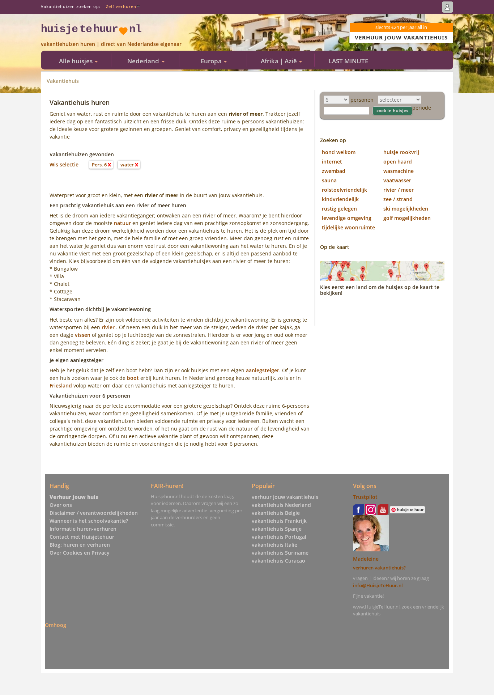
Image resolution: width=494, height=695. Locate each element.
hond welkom (338, 152)
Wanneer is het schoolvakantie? (89, 520)
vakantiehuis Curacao (278, 560)
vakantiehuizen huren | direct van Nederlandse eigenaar (111, 44)
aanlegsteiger (262, 370)
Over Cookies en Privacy (80, 552)
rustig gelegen (339, 208)
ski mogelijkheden (405, 208)
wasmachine (398, 171)
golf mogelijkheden (407, 218)
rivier (108, 327)
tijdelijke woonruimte (348, 227)
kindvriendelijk (340, 199)
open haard (397, 161)
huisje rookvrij (401, 152)
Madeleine (366, 558)
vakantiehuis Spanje (277, 528)
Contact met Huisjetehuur (82, 536)
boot (133, 377)
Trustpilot (365, 496)
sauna (329, 180)
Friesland (61, 385)
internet (332, 161)
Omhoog (55, 625)
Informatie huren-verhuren (83, 528)
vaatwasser (397, 180)
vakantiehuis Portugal (279, 536)
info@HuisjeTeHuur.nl (378, 585)
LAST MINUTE (348, 61)
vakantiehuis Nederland (281, 504)
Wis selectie (64, 164)
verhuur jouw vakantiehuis (285, 496)
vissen (82, 334)
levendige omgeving (346, 218)
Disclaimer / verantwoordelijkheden (94, 512)
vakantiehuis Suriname (280, 552)
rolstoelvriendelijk (344, 189)
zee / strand (398, 199)
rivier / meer (398, 189)
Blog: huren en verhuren (80, 544)
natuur (122, 223)
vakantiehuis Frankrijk (279, 520)
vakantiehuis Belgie (276, 512)
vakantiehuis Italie (274, 544)
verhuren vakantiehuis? (379, 567)
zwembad (333, 171)
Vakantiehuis (63, 80)
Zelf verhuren (121, 6)
